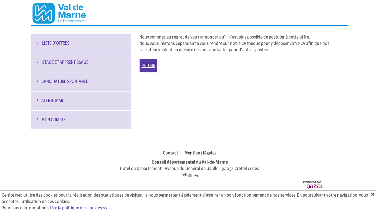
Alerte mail (52, 100)
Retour (148, 65)
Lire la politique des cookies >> (78, 208)
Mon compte (53, 119)
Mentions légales (200, 153)
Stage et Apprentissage (65, 62)
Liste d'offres (55, 43)
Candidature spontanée (64, 81)
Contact (170, 153)
